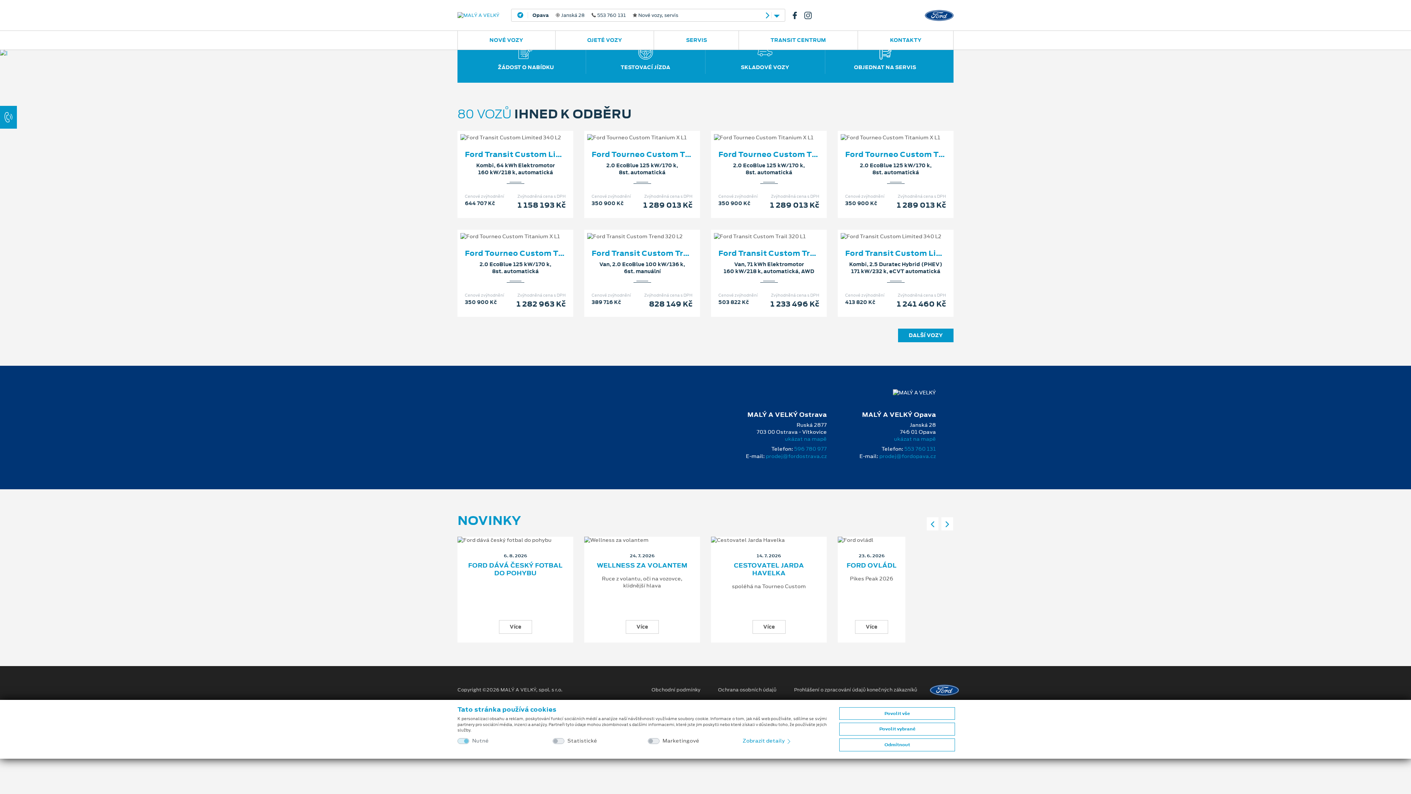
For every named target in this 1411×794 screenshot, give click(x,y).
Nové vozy (506, 40)
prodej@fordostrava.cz (796, 456)
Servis (696, 40)
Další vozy (926, 335)
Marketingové (681, 740)
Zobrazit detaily (764, 740)
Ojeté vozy (604, 40)
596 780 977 (810, 449)
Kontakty (906, 40)
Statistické (582, 740)
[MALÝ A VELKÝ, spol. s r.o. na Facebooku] (797, 15)
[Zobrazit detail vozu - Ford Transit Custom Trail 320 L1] (757, 229)
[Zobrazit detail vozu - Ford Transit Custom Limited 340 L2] (504, 130)
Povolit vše (897, 713)
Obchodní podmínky (675, 690)
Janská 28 (605, 15)
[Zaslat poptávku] (527, 130)
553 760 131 (920, 449)
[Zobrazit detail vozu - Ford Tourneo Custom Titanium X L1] (630, 130)
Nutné (480, 740)
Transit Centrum (798, 40)
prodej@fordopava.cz (907, 456)
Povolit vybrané (897, 729)
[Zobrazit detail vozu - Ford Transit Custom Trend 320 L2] (630, 229)
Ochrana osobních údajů (747, 690)
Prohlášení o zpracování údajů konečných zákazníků (855, 690)
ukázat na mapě (806, 439)
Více (515, 626)
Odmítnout (897, 745)
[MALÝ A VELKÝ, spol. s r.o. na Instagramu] (811, 15)
